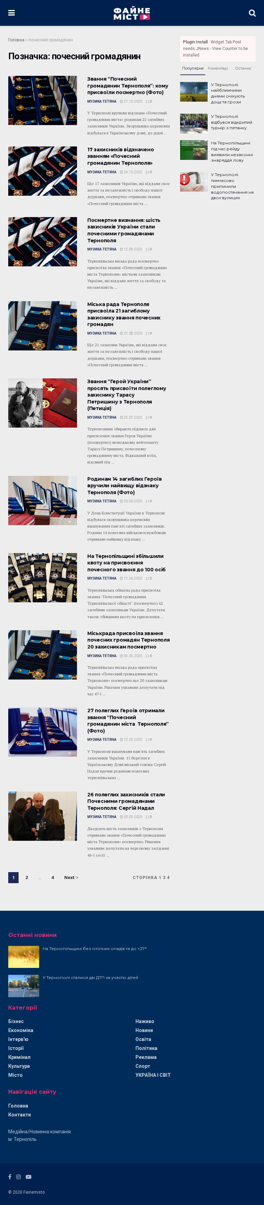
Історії (15, 1048)
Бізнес (16, 1021)
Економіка (20, 1030)
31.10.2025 (132, 101)
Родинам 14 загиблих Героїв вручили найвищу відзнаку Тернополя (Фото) (124, 486)
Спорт (142, 1066)
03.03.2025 (132, 817)
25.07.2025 (132, 417)
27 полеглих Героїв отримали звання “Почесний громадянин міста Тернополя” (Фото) (128, 720)
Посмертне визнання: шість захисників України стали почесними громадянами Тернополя (124, 230)
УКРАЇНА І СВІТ (153, 1075)
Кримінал (19, 1057)
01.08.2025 (132, 333)
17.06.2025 (132, 578)
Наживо (144, 1021)
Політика (146, 1048)
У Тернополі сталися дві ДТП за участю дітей (90, 977)
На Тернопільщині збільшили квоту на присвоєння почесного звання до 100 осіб (126, 563)
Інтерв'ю (18, 1039)
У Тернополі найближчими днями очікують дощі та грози (228, 93)
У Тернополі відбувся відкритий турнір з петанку (231, 122)
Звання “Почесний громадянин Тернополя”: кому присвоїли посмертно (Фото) (127, 85)
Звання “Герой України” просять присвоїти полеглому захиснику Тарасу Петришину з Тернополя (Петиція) (126, 394)
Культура (19, 1066)
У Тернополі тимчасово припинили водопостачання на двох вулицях (232, 186)
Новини (144, 1030)
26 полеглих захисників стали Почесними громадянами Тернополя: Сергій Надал (126, 801)
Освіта (143, 1039)
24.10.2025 (132, 172)
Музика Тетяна (102, 101)
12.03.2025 (132, 740)
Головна (16, 40)
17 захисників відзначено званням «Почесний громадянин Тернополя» (120, 156)
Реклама (146, 1057)
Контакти (19, 1114)
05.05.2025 (132, 656)
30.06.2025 (132, 501)
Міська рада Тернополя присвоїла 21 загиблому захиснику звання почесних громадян (124, 314)
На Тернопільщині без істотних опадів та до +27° (95, 948)
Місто (15, 1075)
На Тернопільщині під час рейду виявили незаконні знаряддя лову (232, 151)
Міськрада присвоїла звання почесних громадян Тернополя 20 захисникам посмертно (128, 640)
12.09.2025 (132, 249)
